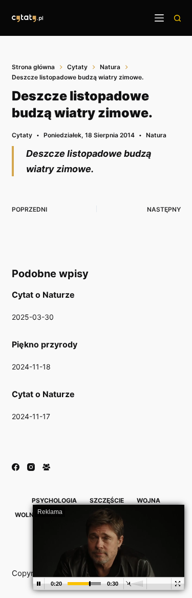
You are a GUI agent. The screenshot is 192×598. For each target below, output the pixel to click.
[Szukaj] (177, 18)
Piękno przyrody (44, 344)
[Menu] (159, 18)
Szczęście (107, 500)
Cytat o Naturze (43, 295)
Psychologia (54, 500)
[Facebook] (15, 467)
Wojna (148, 500)
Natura (156, 135)
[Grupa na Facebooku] (46, 467)
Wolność (31, 515)
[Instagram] (31, 467)
